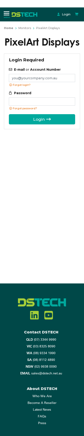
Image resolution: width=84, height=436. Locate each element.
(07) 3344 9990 (41, 339)
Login (65, 14)
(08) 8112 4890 (41, 360)
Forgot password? (24, 108)
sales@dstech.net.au (41, 373)
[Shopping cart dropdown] (76, 14)
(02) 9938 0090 (41, 366)
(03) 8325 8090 (41, 346)
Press (42, 423)
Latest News (42, 409)
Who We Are (42, 396)
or (37, 69)
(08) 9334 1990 (41, 353)
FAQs (42, 416)
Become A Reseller (42, 403)
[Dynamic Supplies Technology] (26, 14)
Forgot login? (21, 85)
